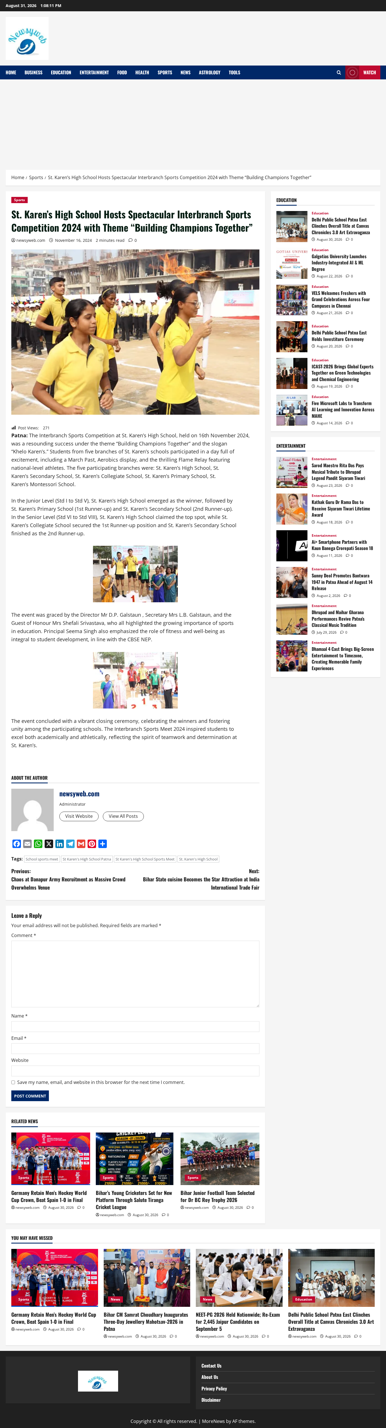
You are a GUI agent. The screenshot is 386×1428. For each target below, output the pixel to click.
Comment (23, 935)
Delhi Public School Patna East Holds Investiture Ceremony (291, 336)
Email (19, 1038)
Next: (201, 879)
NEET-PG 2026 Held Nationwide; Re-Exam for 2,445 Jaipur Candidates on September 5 (238, 1321)
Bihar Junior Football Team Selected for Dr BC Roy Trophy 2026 (218, 1196)
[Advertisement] (193, 121)
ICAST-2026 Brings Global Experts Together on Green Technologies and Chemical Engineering (291, 373)
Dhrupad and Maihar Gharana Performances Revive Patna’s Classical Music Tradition (291, 619)
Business (33, 72)
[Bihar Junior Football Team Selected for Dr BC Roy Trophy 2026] (220, 1159)
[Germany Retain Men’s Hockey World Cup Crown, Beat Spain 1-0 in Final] (50, 1159)
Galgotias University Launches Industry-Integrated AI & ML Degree (291, 263)
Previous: (68, 879)
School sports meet (42, 859)
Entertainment (94, 72)
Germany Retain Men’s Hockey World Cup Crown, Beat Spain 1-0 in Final (49, 1196)
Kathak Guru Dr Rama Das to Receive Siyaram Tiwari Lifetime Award (291, 509)
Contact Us (211, 1365)
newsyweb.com (30, 240)
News (185, 72)
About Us (209, 1376)
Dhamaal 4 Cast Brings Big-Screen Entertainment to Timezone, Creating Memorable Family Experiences (291, 655)
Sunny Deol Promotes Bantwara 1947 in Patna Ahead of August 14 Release (291, 582)
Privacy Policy (214, 1388)
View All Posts (123, 816)
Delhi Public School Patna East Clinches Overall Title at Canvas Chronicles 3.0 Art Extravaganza (291, 226)
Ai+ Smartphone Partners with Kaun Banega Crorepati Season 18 (291, 545)
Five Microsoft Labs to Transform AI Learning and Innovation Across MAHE (291, 410)
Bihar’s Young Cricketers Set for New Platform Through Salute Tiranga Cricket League (134, 1199)
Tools (234, 72)
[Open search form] (339, 72)
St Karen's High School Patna (87, 859)
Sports (165, 72)
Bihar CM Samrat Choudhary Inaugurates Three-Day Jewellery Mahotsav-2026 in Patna (146, 1321)
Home (11, 72)
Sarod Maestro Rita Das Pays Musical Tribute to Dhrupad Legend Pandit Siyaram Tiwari (291, 472)
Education (61, 72)
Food (122, 72)
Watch (369, 72)
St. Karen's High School (198, 859)
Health (142, 72)
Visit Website (79, 816)
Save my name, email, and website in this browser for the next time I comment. (101, 1082)
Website (20, 1060)
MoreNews (213, 1421)
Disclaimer (211, 1399)
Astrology (209, 72)
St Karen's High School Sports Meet (145, 859)
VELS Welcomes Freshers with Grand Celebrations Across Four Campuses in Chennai (291, 300)
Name (19, 1016)
